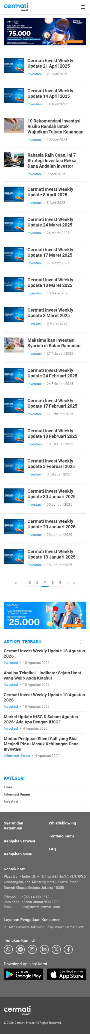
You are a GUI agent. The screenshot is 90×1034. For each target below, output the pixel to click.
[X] (56, 949)
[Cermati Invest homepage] (29, 1011)
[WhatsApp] (8, 949)
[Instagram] (32, 949)
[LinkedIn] (44, 949)
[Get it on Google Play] (23, 974)
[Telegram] (20, 949)
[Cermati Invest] (16, 7)
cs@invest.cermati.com (42, 907)
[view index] (82, 642)
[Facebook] (68, 949)
